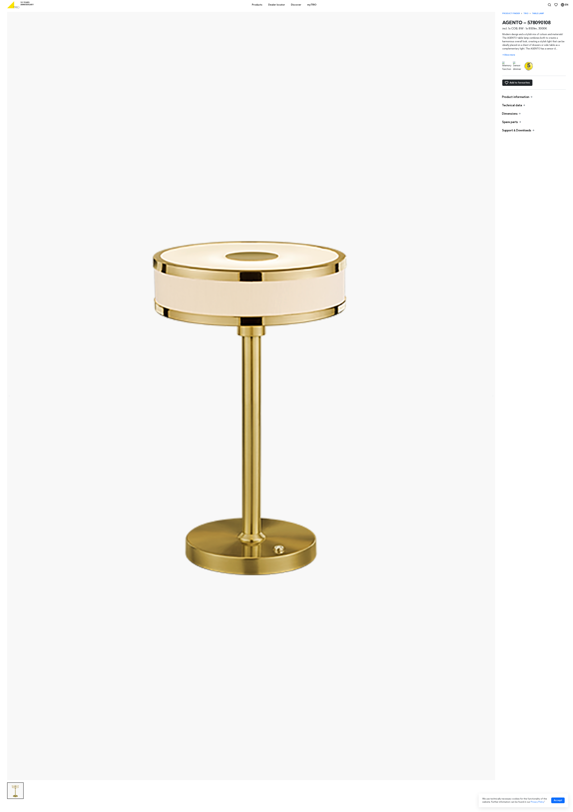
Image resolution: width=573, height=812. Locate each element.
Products (257, 4)
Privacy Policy (537, 802)
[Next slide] (492, 396)
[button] (15, 790)
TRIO (525, 13)
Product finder (511, 13)
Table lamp (538, 13)
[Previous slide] (9, 396)
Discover (296, 4)
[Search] (549, 5)
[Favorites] (556, 5)
